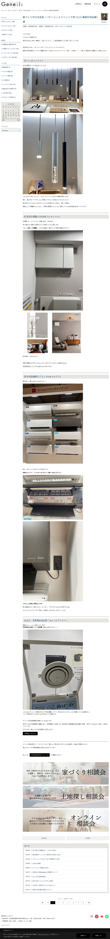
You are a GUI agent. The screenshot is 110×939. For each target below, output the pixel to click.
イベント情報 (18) (8, 75)
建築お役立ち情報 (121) (9, 88)
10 (6, 112)
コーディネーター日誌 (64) (10, 53)
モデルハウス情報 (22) (9, 97)
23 (3, 115)
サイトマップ (6, 925)
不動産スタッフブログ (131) (11, 48)
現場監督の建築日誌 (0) (9, 44)
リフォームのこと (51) (9, 26)
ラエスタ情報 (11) (8, 71)
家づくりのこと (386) (9, 21)
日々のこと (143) (7, 30)
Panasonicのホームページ (40, 755)
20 (13, 114)
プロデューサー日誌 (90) (10, 57)
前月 (3, 120)
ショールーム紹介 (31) (9, 84)
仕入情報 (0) (6, 80)
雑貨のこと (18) (7, 34)
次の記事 (87, 838)
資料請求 (87, 4)
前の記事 (43, 838)
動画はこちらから (30, 733)
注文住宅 (69, 26)
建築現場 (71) (6, 67)
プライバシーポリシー (43, 934)
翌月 (18, 120)
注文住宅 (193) (7, 93)
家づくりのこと (60, 26)
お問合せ (78, 4)
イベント (97, 4)
